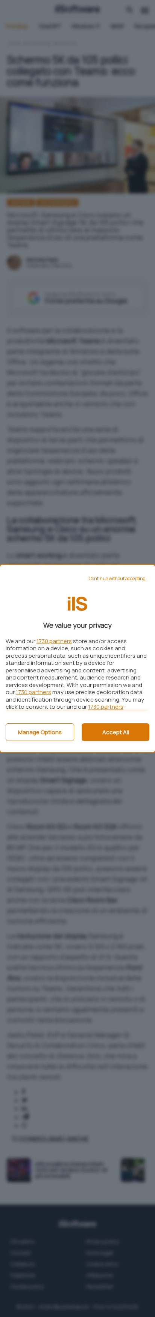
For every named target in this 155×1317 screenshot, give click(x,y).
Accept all (115, 732)
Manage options (40, 732)
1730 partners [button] (54, 641)
